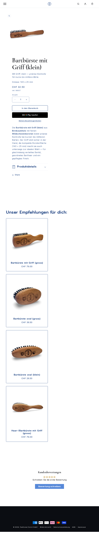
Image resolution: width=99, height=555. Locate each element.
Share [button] (17, 175)
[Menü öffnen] (4, 4)
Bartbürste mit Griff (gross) (27, 263)
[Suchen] (78, 4)
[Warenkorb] (92, 4)
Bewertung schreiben (49, 486)
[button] (30, 166)
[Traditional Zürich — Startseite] (49, 4)
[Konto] (85, 4)
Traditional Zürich (26, 527)
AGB (73, 527)
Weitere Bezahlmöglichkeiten (30, 121)
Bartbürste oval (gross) (26, 318)
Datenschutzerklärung (61, 527)
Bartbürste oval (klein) (27, 374)
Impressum (82, 527)
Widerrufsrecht (45, 527)
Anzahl (15, 95)
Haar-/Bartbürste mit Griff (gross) (26, 432)
